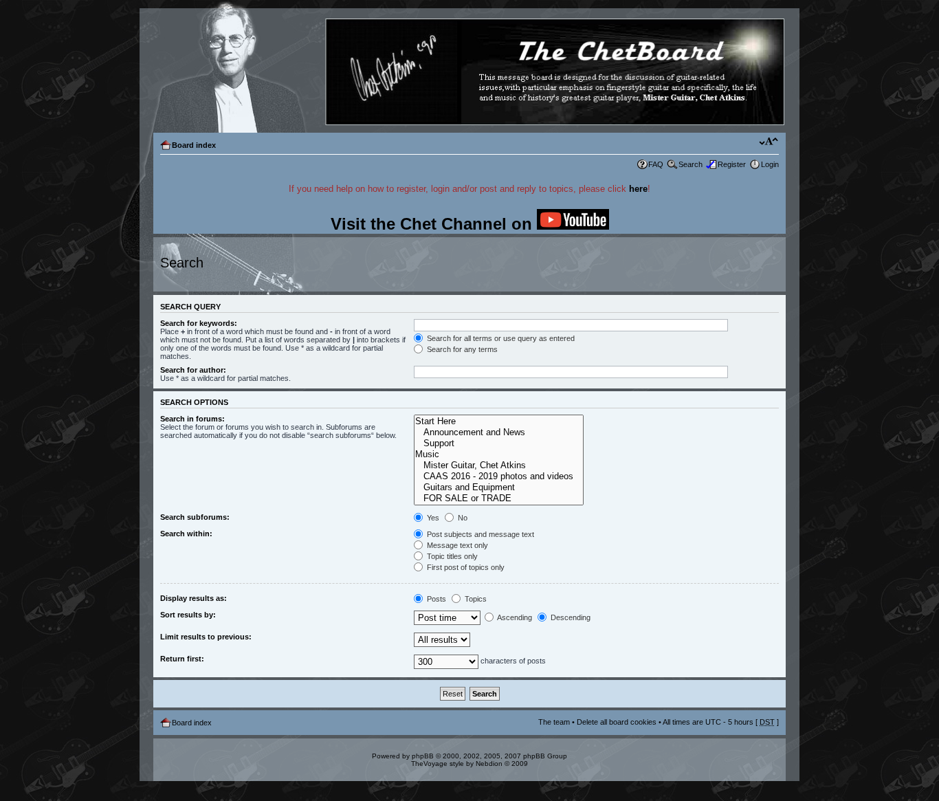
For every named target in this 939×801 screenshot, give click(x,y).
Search (690, 164)
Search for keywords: (198, 323)
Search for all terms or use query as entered (500, 338)
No (461, 518)
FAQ (655, 164)
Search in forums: (192, 419)
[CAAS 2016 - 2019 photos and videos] (498, 476)
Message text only (456, 545)
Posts (435, 599)
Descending (569, 617)
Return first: (182, 659)
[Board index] (468, 73)
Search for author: (193, 370)
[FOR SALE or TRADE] (498, 498)
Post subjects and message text (479, 534)
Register (732, 164)
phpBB (423, 756)
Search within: (186, 533)
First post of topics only (465, 567)
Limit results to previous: (206, 637)
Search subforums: (195, 517)
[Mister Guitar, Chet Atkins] (498, 465)
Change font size (769, 142)
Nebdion (489, 763)
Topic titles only (451, 556)
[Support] (498, 443)
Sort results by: (188, 615)
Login (770, 164)
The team (554, 722)
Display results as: (193, 598)
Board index (194, 145)
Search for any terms (461, 349)
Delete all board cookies (616, 722)
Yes (432, 518)
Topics (475, 599)
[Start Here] (498, 421)
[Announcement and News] (498, 432)
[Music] (498, 454)
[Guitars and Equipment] (498, 487)
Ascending (514, 617)
